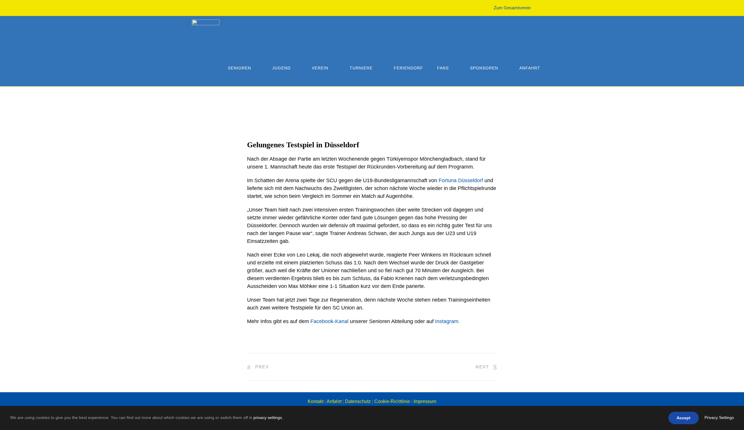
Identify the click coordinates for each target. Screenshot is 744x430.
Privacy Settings (719, 417)
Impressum (425, 401)
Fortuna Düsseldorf (461, 180)
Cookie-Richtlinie (392, 401)
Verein (320, 68)
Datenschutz (358, 401)
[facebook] (539, 7)
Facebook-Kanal (329, 321)
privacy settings (267, 417)
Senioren (239, 68)
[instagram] (550, 7)
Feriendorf (408, 68)
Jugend (281, 68)
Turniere (361, 68)
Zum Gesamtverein (512, 7)
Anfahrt (529, 68)
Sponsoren (484, 68)
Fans (443, 68)
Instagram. (447, 321)
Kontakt (315, 401)
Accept (684, 417)
